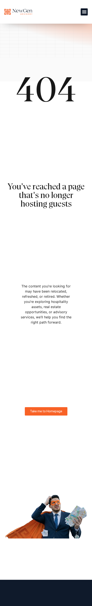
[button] (84, 11)
